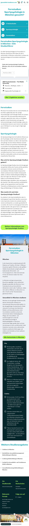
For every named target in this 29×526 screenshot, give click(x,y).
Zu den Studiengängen (16, 524)
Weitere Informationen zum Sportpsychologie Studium (14, 227)
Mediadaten (18, 486)
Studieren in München (8, 449)
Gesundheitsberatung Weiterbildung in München (12, 469)
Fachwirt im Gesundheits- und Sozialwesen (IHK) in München (14, 463)
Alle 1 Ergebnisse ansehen (14, 97)
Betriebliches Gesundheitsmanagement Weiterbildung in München (13, 454)
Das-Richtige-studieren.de (7, 499)
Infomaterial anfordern (5, 524)
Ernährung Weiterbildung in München (12, 458)
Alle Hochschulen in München (14, 337)
